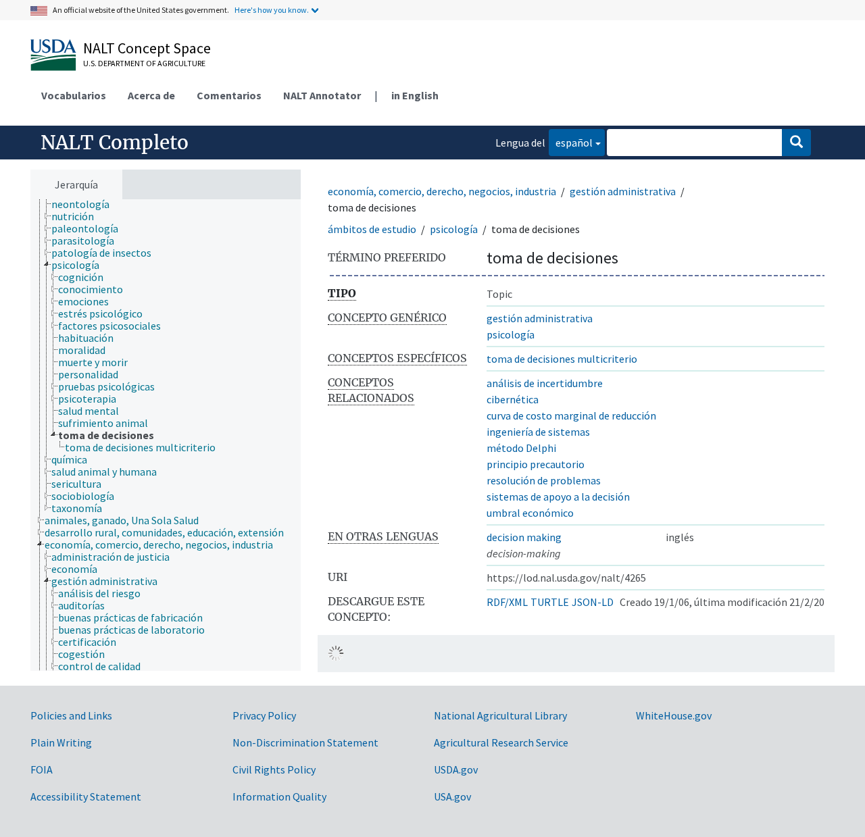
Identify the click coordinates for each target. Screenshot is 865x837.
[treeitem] (86, 204)
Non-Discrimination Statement (305, 742)
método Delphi (521, 448)
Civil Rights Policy (274, 769)
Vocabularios (73, 95)
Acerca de (151, 95)
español (571, 142)
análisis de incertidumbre (545, 383)
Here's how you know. (271, 10)
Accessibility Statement (85, 796)
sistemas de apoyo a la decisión (558, 496)
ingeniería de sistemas (538, 431)
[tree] (165, 435)
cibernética (513, 399)
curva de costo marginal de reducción (571, 415)
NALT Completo (115, 142)
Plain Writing (61, 742)
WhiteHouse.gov (674, 715)
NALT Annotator (322, 95)
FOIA (41, 769)
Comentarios (229, 95)
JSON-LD (593, 602)
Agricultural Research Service (501, 742)
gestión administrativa (623, 191)
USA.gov (452, 796)
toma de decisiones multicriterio (562, 358)
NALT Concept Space (147, 48)
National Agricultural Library (500, 715)
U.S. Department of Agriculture (144, 63)
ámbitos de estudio (372, 229)
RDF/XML (507, 602)
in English (415, 95)
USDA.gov (456, 769)
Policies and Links (71, 715)
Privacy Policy (264, 715)
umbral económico (530, 512)
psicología (454, 229)
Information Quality (279, 796)
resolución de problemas (544, 480)
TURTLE (549, 602)
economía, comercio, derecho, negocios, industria (442, 191)
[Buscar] (796, 142)
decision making (524, 537)
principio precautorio (536, 464)
